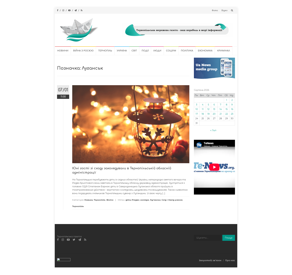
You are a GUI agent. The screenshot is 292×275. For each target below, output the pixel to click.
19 (208, 114)
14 (220, 109)
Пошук (229, 237)
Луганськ (155, 200)
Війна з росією (83, 51)
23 (232, 114)
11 (203, 109)
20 (214, 114)
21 (221, 114)
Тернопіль (105, 51)
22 (226, 114)
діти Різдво (132, 200)
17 (197, 114)
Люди (157, 51)
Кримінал (223, 51)
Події (145, 51)
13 (214, 109)
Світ (134, 51)
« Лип (213, 130)
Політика (187, 51)
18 (203, 114)
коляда (144, 200)
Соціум (171, 51)
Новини (62, 51)
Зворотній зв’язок (210, 260)
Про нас (230, 260)
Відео (225, 10)
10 (196, 109)
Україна (122, 51)
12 (208, 109)
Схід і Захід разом (172, 200)
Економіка (205, 51)
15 (227, 109)
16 (232, 109)
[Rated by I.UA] (63, 260)
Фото (215, 10)
